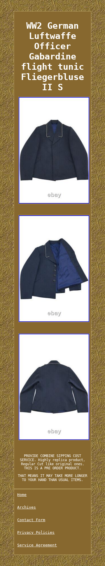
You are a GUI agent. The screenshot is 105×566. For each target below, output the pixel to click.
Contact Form (31, 520)
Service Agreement (37, 545)
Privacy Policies (36, 532)
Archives (26, 507)
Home (22, 494)
